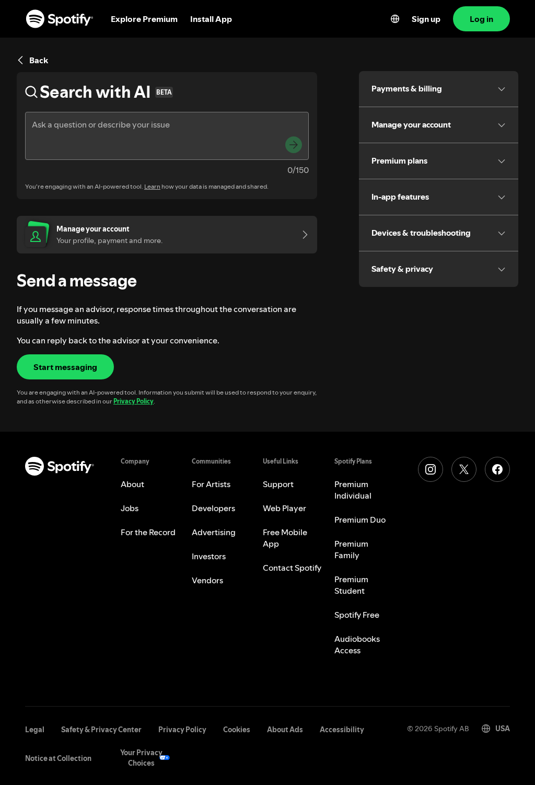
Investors (209, 556)
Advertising (214, 532)
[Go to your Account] (301, 234)
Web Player (284, 508)
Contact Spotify (292, 567)
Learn (152, 186)
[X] (463, 469)
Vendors (207, 580)
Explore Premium (144, 19)
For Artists (211, 484)
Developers (213, 508)
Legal (34, 729)
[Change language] (395, 18)
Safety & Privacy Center (101, 729)
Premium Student (351, 584)
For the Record (148, 532)
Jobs (129, 508)
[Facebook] (497, 469)
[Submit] (293, 144)
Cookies (236, 729)
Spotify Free (356, 614)
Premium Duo (360, 519)
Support (278, 484)
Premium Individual (352, 489)
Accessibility (342, 729)
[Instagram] (430, 469)
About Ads (285, 729)
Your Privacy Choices (141, 757)
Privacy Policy (133, 401)
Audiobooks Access (357, 644)
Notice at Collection (58, 758)
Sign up (426, 19)
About (132, 484)
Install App (211, 19)
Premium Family (351, 549)
